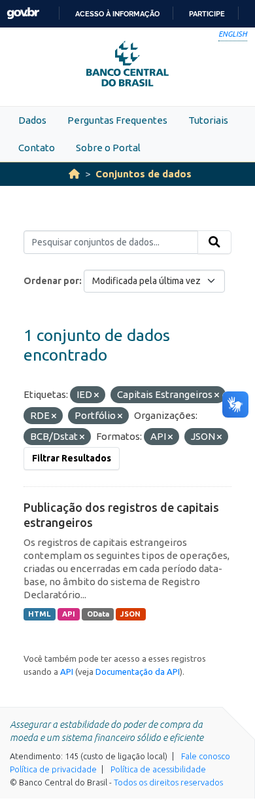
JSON (130, 614)
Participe (207, 13)
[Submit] (214, 242)
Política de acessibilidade (158, 769)
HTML (39, 614)
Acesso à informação (117, 13)
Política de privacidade (53, 769)
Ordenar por (51, 281)
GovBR (23, 13)
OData (98, 614)
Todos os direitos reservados (168, 782)
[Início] (74, 173)
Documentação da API (137, 671)
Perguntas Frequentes (117, 120)
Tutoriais (208, 120)
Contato (36, 147)
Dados (32, 120)
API (68, 614)
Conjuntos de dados (143, 173)
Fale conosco (205, 756)
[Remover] (96, 395)
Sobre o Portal (108, 147)
